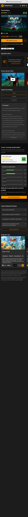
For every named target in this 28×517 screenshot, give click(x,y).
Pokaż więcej (13, 137)
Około (14, 93)
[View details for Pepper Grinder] (13, 243)
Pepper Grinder (6, 251)
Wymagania (14, 100)
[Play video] (13, 79)
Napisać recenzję (14, 197)
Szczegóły (14, 96)
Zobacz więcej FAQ (14, 229)
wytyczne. (3, 152)
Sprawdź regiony (4, 45)
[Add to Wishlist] (25, 40)
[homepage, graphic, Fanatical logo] (7, 6)
